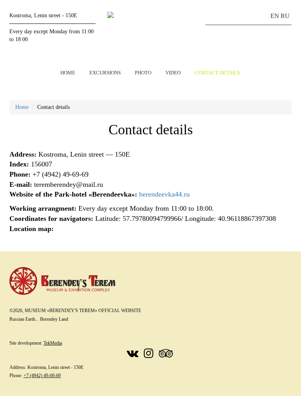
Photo (143, 73)
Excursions (105, 73)
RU (285, 16)
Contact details (217, 73)
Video (173, 73)
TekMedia (53, 343)
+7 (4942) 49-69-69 (42, 375)
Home (67, 73)
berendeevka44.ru (164, 194)
